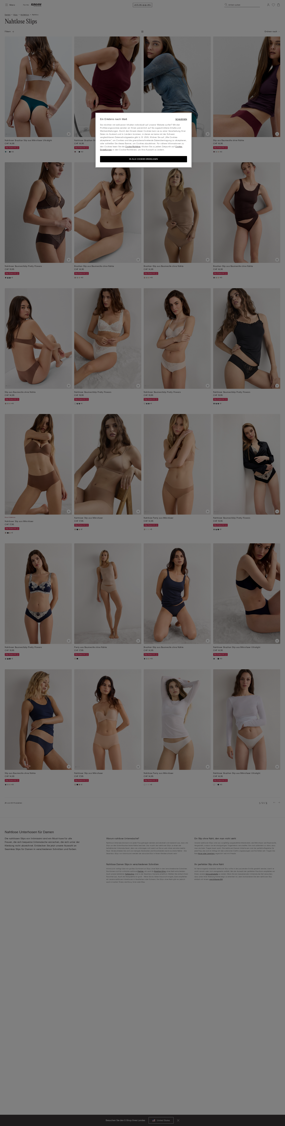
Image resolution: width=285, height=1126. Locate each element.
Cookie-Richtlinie (132, 146)
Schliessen (181, 119)
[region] (143, 140)
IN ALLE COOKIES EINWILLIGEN (143, 159)
